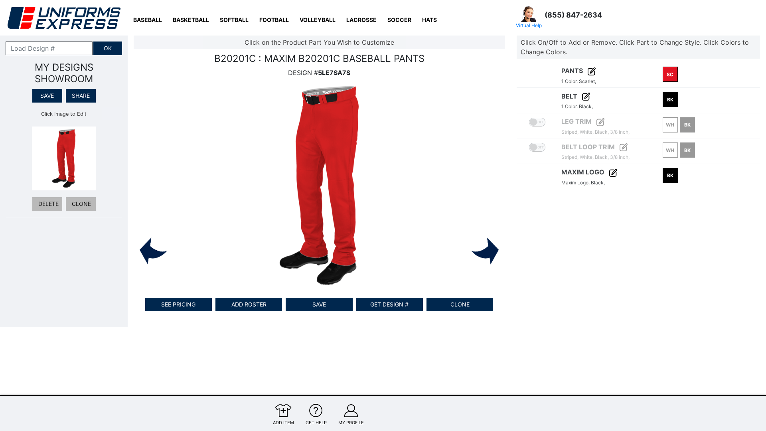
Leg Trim (577, 121)
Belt (570, 96)
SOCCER (399, 19)
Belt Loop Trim (588, 147)
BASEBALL (147, 19)
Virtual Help (529, 25)
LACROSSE (361, 19)
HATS (429, 19)
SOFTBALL (234, 19)
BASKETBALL (191, 19)
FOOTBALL (274, 19)
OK (108, 48)
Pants (572, 71)
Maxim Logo (583, 172)
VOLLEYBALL (318, 19)
